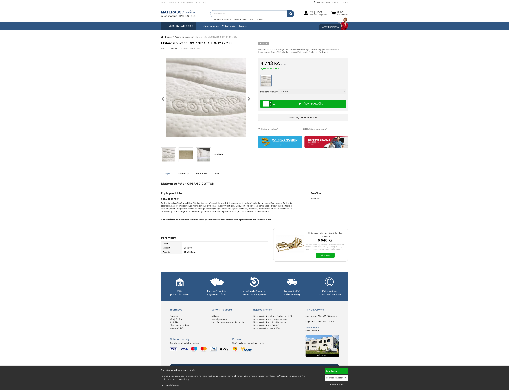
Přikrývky (260, 19)
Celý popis (323, 52)
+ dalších (218, 154)
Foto (217, 173)
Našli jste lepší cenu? (316, 129)
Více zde (325, 255)
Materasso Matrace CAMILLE (266, 325)
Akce (163, 2)
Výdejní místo (228, 26)
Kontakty (202, 2)
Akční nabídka (330, 26)
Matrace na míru (211, 26)
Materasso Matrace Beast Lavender (269, 322)
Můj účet (316, 12)
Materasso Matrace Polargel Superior (270, 319)
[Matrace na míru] (280, 142)
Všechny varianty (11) (301, 117)
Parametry (183, 173)
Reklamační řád (177, 328)
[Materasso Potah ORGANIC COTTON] (206, 97)
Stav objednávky (187, 2)
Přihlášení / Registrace (318, 15)
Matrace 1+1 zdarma (240, 19)
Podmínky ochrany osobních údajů (228, 322)
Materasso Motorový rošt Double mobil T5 (325, 235)
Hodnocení (201, 173)
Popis (167, 173)
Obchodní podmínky (179, 325)
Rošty (252, 19)
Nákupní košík (342, 15)
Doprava (172, 2)
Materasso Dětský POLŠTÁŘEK (266, 328)
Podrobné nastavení (336, 377)
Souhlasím (331, 371)
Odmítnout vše (336, 384)
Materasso (195, 48)
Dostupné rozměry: (269, 91)
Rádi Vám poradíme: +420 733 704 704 (332, 2)
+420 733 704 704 (326, 321)
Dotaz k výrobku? (269, 129)
